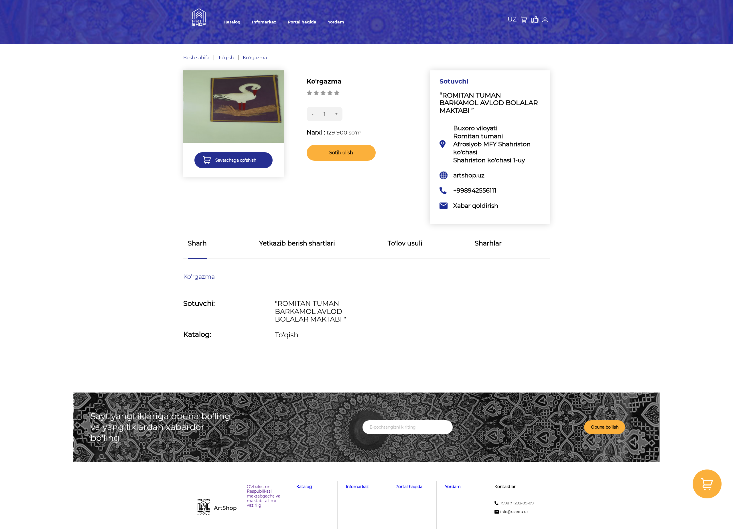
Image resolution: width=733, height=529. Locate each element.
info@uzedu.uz (514, 512)
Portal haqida (302, 22)
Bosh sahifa (196, 57)
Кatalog (232, 22)
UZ (512, 19)
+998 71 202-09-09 (517, 503)
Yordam (336, 22)
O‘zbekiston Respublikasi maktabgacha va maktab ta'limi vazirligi (263, 496)
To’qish (226, 57)
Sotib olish (341, 152)
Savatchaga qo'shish (235, 160)
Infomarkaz (264, 22)
